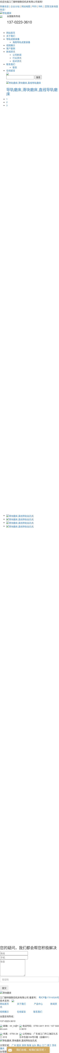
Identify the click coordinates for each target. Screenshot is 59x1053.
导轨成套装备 (13, 38)
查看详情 (26, 291)
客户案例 (10, 48)
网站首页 (10, 32)
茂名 (54, 1045)
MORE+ (33, 774)
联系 (15, 67)
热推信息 (4, 6)
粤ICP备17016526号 (49, 997)
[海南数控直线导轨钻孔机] (35, 294)
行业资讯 (17, 57)
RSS (34, 6)
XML (40, 6)
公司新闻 (17, 54)
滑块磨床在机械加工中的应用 (36, 868)
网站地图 (25, 6)
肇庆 (2, 1048)
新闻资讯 (10, 51)
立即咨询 (35, 291)
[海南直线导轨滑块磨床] (34, 301)
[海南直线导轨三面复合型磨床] (37, 287)
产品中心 (38, 1003)
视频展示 (10, 45)
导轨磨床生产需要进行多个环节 (37, 926)
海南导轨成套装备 (21, 42)
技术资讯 (17, 61)
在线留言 (10, 70)
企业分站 (15, 6)
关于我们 (10, 35)
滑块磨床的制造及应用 (33, 887)
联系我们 (10, 64)
